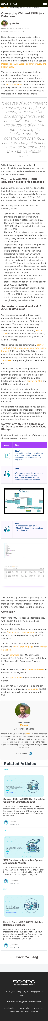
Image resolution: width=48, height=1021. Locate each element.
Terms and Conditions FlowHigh (24, 1012)
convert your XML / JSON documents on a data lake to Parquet (24, 348)
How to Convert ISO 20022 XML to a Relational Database (23, 923)
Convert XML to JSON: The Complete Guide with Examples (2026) (24, 800)
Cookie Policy (9, 1008)
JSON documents (14, 84)
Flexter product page (22, 646)
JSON (5, 769)
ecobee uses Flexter (34, 669)
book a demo (27, 632)
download (14, 655)
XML (8, 8)
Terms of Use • (38, 1008)
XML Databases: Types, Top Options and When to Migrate (23, 861)
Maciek (15, 23)
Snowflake (6, 360)
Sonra (27, 734)
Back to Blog (27, 957)
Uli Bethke (14, 880)
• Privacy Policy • (23, 1008)
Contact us (12, 632)
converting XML (34, 381)
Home (3, 8)
